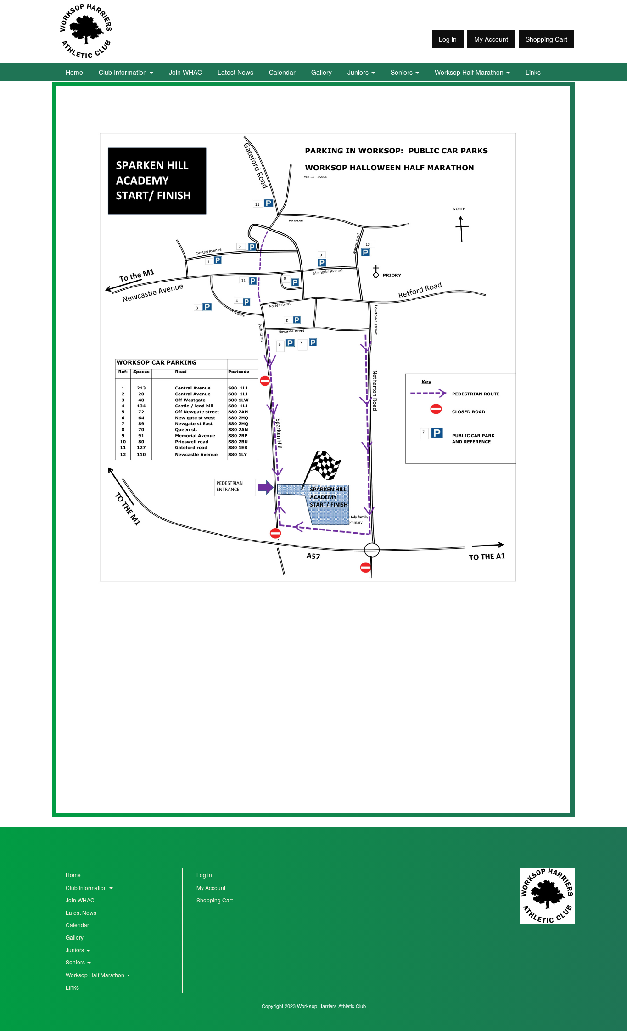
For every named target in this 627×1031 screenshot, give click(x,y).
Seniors (402, 72)
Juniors (358, 72)
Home (74, 72)
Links (533, 72)
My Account (491, 39)
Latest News (235, 72)
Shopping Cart (546, 39)
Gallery (321, 72)
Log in (448, 39)
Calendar (282, 72)
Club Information (124, 72)
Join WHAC (185, 72)
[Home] (86, 31)
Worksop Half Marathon (470, 72)
